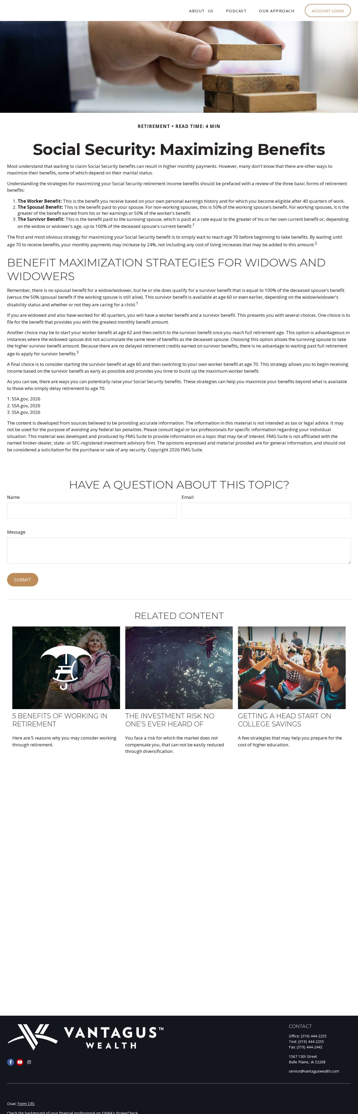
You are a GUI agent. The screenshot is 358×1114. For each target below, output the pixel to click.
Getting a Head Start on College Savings (284, 720)
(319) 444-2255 (314, 1035)
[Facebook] (10, 1062)
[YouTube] (19, 1062)
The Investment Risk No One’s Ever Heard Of (169, 720)
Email (188, 497)
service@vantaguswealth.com (314, 1071)
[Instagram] (28, 1062)
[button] (201, 11)
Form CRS (26, 1103)
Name (13, 497)
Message (16, 532)
